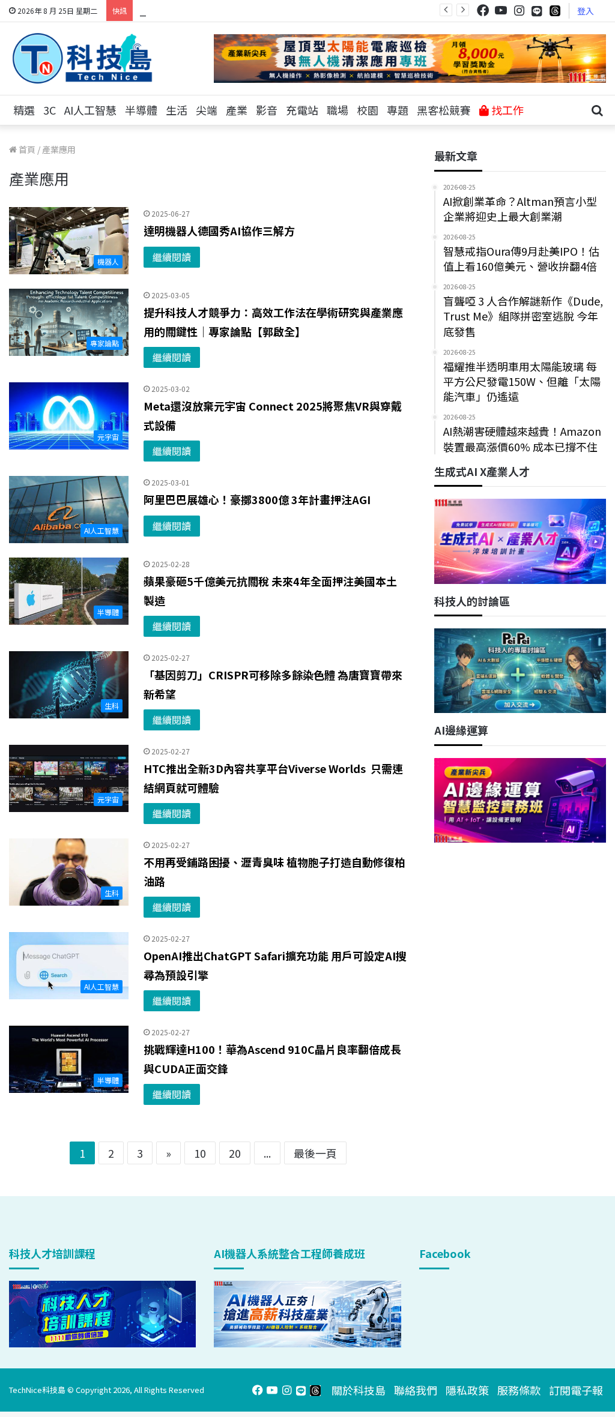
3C (49, 110)
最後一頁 (315, 1153)
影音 (266, 110)
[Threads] (555, 10)
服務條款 (519, 1390)
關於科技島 (359, 1390)
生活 (176, 110)
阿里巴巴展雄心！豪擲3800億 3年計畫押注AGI (257, 499)
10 (200, 1153)
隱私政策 (467, 1390)
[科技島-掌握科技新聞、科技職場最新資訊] (82, 58)
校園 (367, 110)
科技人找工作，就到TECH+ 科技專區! (229, 10)
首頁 (26, 149)
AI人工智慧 (90, 110)
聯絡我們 (415, 1390)
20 (235, 1153)
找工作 (506, 110)
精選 (24, 110)
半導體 (141, 110)
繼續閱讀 (172, 257)
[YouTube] (501, 10)
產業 (236, 110)
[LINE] (537, 11)
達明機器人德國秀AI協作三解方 (219, 230)
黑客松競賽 (444, 110)
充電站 (302, 110)
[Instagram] (519, 10)
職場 (337, 110)
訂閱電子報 (576, 1390)
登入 (585, 11)
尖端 (206, 110)
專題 (397, 110)
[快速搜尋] (597, 110)
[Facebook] (483, 10)
